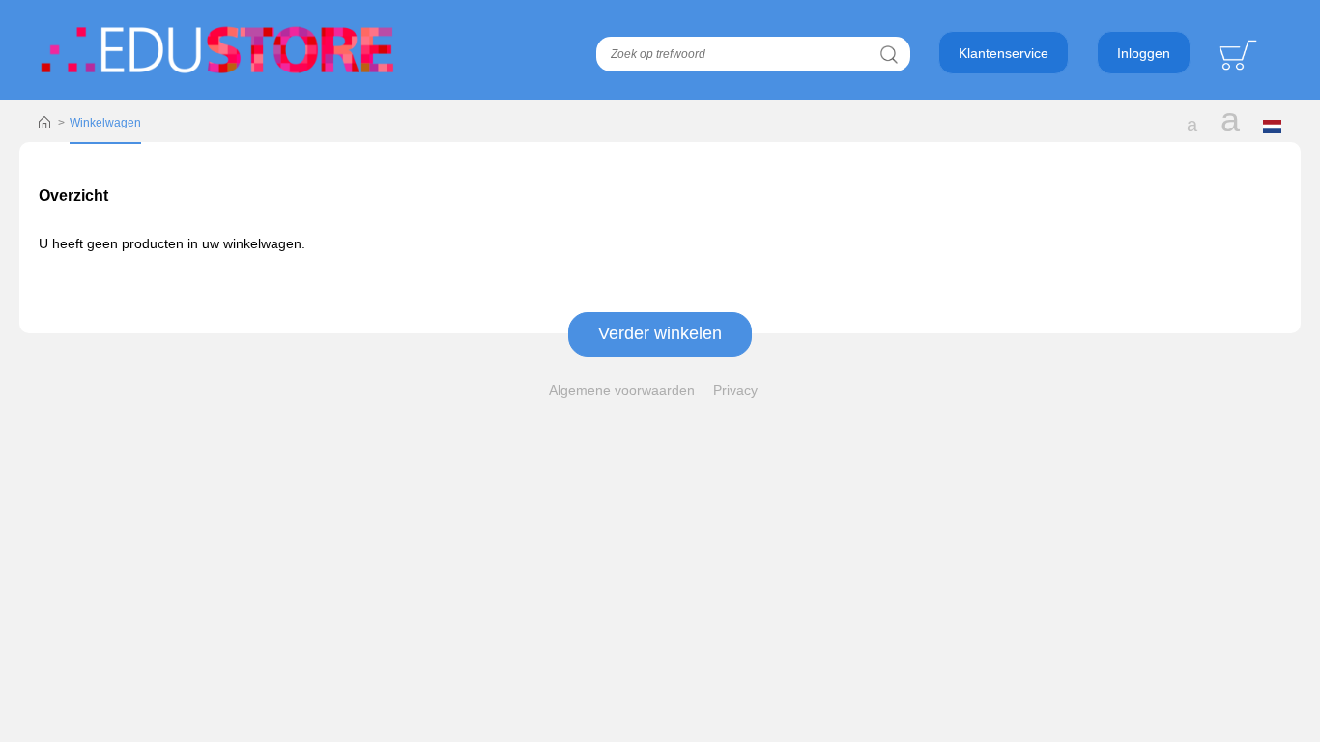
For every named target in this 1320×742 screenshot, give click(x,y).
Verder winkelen (660, 333)
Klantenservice (1003, 53)
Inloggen (1143, 53)
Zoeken (888, 54)
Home (44, 122)
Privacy (735, 390)
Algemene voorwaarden (622, 390)
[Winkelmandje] (1240, 53)
